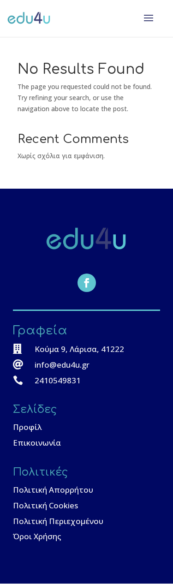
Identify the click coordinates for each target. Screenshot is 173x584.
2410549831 (58, 380)
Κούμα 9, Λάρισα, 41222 (79, 349)
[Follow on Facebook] (87, 283)
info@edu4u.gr (62, 364)
